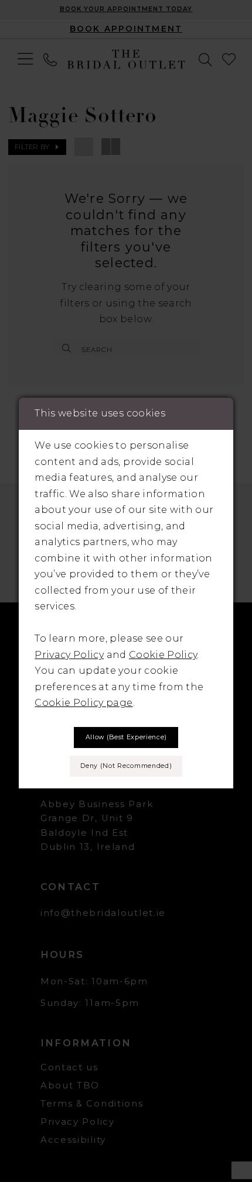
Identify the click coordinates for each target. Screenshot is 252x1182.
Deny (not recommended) (126, 766)
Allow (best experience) (126, 737)
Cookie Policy (163, 654)
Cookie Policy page (83, 702)
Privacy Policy (69, 654)
